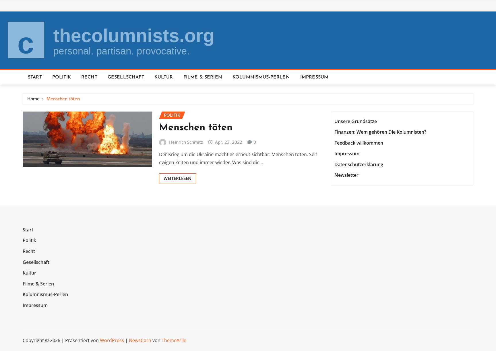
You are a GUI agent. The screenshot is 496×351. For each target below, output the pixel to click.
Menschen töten (63, 98)
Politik (61, 77)
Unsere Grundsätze (355, 121)
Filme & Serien (202, 77)
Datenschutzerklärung (358, 164)
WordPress (112, 340)
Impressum (314, 77)
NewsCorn (140, 340)
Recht (89, 77)
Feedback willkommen (358, 143)
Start (35, 77)
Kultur (163, 77)
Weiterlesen (177, 178)
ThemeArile (174, 340)
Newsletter (346, 175)
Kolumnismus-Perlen (261, 77)
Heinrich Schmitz (186, 142)
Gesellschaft (126, 77)
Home (33, 98)
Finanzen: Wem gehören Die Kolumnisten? (380, 132)
